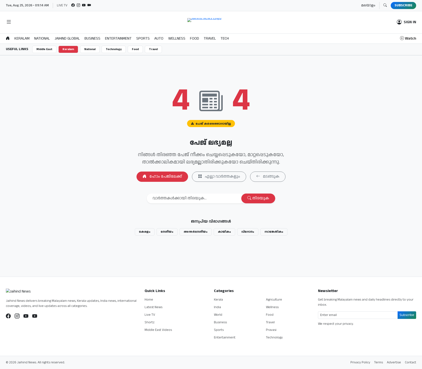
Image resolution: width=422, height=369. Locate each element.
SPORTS (143, 38)
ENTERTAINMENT (118, 38)
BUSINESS (92, 38)
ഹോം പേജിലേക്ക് (165, 176)
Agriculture (274, 299)
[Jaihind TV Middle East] (34, 316)
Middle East (44, 49)
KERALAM (22, 38)
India (217, 307)
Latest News (153, 307)
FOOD (194, 38)
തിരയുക (260, 198)
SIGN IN (410, 22)
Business (220, 322)
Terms (378, 362)
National (89, 49)
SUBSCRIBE (403, 5)
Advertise (394, 362)
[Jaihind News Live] (25, 316)
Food (135, 49)
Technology (114, 49)
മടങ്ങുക (270, 176)
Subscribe (407, 315)
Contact (410, 362)
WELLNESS (176, 38)
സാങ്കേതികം (273, 232)
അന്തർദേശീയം (196, 232)
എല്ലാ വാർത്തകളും (222, 176)
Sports (219, 329)
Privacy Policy (360, 362)
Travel (153, 49)
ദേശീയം (167, 232)
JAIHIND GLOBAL (67, 38)
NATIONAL (42, 38)
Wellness (272, 307)
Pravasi (271, 329)
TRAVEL (210, 38)
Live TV (150, 314)
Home (149, 299)
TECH (225, 38)
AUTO (158, 38)
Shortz (150, 322)
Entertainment (224, 337)
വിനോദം (247, 232)
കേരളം (144, 232)
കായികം (224, 232)
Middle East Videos (158, 329)
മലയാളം (368, 5)
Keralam (68, 49)
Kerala (218, 299)
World (218, 314)
